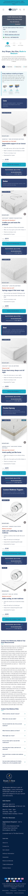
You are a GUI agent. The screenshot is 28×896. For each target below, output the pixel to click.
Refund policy (5, 890)
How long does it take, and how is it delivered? (12, 748)
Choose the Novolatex (13, 311)
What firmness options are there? (11, 730)
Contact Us (6, 846)
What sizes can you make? (9, 718)
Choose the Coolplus (13, 391)
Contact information (19, 892)
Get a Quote (6, 850)
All (3, 66)
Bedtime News (7, 868)
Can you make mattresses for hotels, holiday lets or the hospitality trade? (12, 762)
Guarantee (6, 857)
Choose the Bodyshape (13, 243)
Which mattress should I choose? (11, 713)
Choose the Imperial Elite (13, 473)
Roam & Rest (7, 789)
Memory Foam (18, 66)
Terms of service (22, 890)
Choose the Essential (13, 164)
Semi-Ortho (10, 66)
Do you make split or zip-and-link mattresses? (11, 741)
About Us (5, 842)
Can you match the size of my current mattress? (12, 724)
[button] (3, 9)
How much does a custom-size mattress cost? (13, 755)
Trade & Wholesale (8, 864)
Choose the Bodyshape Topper (13, 553)
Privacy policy (13, 890)
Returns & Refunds (8, 860)
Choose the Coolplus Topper (13, 619)
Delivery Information (8, 853)
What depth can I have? (9, 735)
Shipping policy (9, 892)
